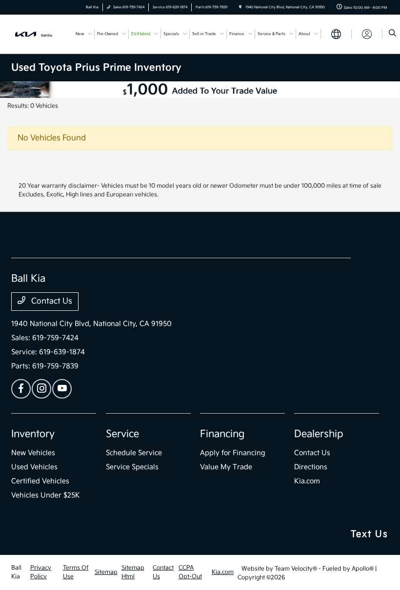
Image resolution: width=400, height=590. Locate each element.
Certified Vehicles (40, 481)
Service (122, 434)
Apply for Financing (232, 453)
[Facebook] (21, 389)
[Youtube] (62, 389)
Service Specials (132, 467)
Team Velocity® (296, 568)
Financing (222, 434)
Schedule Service (134, 453)
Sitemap (106, 572)
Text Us (369, 534)
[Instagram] (41, 389)
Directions (310, 467)
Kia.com (307, 481)
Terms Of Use (76, 572)
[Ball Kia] (37, 33)
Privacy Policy (40, 572)
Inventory (33, 434)
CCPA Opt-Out (190, 572)
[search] (392, 34)
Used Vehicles (34, 467)
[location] (240, 7)
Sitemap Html (132, 572)
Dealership (318, 434)
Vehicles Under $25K (45, 495)
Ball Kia (16, 572)
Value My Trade (226, 467)
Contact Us (50, 301)
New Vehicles (33, 453)
